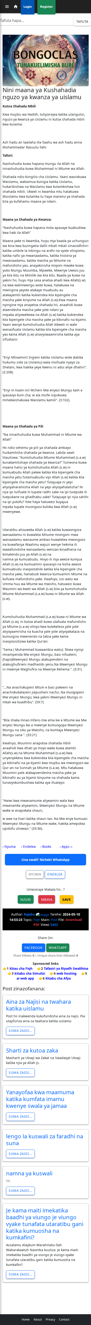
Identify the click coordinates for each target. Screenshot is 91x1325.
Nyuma (35, 874)
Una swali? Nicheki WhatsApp (45, 859)
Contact (64, 1319)
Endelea (55, 874)
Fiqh (36, 919)
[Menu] (7, 6)
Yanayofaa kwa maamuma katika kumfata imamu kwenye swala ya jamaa (40, 1098)
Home (26, 1319)
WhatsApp (57, 947)
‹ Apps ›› (66, 846)
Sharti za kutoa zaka (32, 1050)
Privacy (50, 1319)
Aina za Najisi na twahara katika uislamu (38, 1005)
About (38, 1319)
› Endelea (28, 846)
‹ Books (45, 846)
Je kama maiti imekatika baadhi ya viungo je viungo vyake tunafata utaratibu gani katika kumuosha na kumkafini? (44, 1223)
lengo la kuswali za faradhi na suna (44, 1139)
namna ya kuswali (29, 1173)
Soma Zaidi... (20, 1030)
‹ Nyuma (9, 846)
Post (54, 919)
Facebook (33, 947)
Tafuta (82, 21)
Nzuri (25, 899)
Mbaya (46, 899)
